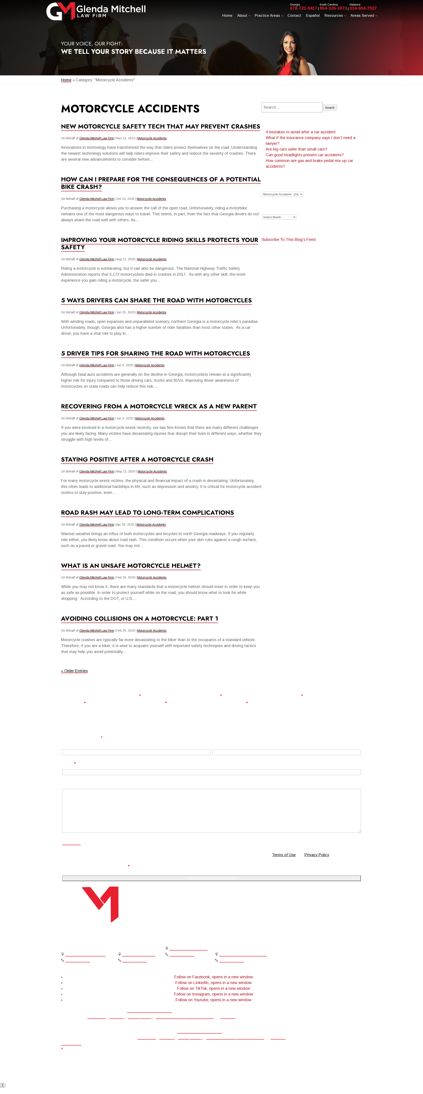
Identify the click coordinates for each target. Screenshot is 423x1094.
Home (227, 15)
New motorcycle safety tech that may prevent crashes (160, 126)
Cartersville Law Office (85, 954)
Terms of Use (284, 855)
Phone (219, 744)
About (242, 15)
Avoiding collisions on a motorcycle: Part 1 (139, 618)
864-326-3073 (333, 8)
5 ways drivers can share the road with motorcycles (156, 300)
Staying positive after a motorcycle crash (137, 459)
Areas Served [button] (362, 15)
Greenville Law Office (188, 948)
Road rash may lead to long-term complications (147, 512)
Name (67, 744)
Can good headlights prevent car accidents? (305, 155)
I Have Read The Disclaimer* (101, 866)
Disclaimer (71, 843)
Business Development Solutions (185, 1016)
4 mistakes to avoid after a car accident (301, 132)
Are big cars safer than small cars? (296, 149)
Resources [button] (334, 15)
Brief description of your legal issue (96, 783)
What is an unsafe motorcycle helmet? (131, 565)
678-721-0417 (303, 8)
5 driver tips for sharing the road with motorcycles (155, 353)
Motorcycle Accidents (152, 138)
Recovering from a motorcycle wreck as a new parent (159, 406)
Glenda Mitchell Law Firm (96, 138)
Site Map (116, 1016)
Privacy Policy (316, 855)
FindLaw (227, 1016)
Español (313, 15)
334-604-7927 (363, 8)
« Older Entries (74, 671)
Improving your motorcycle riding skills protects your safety (159, 243)
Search (330, 107)
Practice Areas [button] (267, 15)
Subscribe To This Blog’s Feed (288, 239)
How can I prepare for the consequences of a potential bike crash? (161, 183)
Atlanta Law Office (138, 954)
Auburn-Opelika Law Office (243, 954)
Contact (294, 15)
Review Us (277, 1013)
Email (69, 763)
